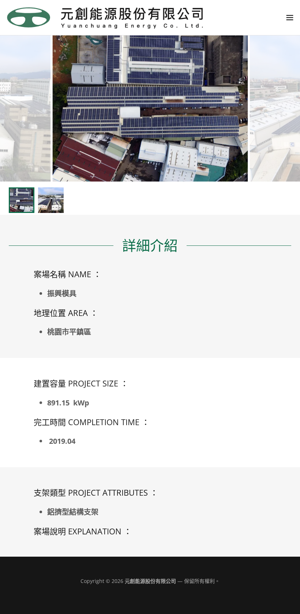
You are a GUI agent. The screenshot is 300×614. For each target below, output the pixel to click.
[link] (106, 17)
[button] (289, 17)
